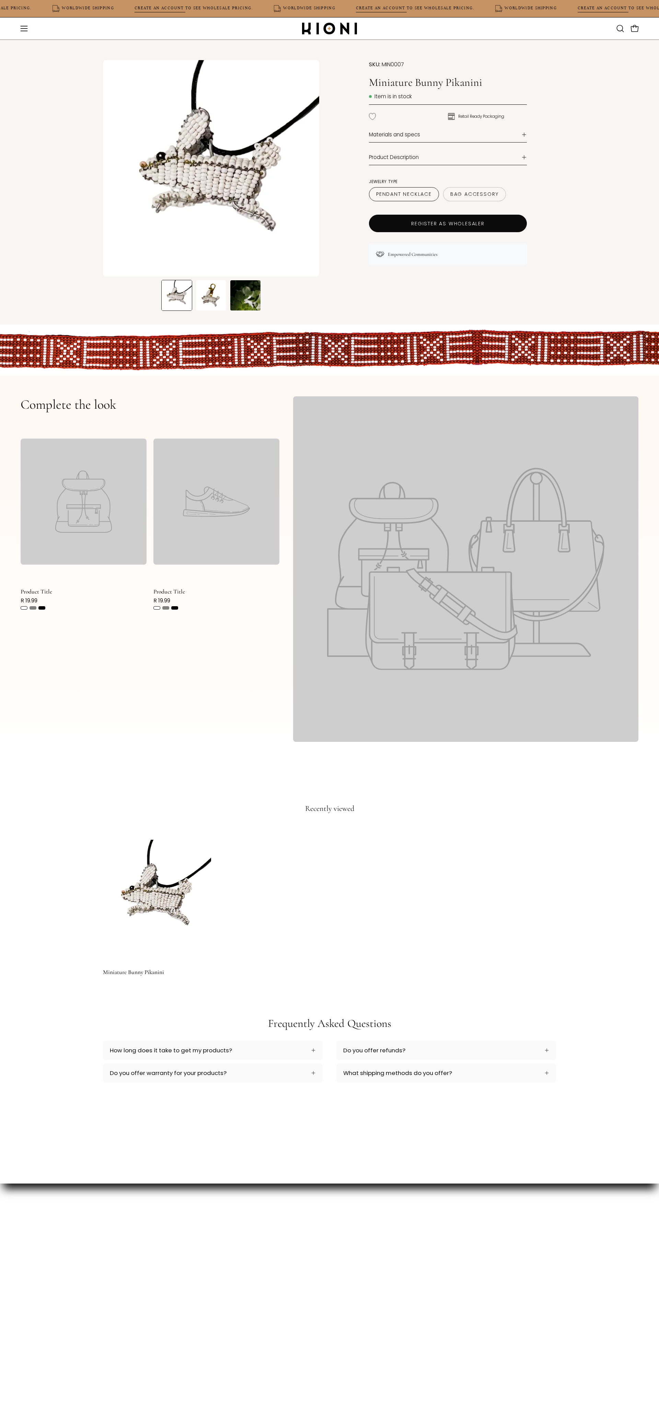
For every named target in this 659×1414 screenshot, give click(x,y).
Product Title (36, 592)
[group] (329, 899)
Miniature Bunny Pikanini (133, 972)
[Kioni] (329, 28)
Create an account (179, 8)
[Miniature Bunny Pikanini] (176, 295)
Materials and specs (394, 134)
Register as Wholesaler (448, 223)
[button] (620, 28)
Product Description (394, 157)
